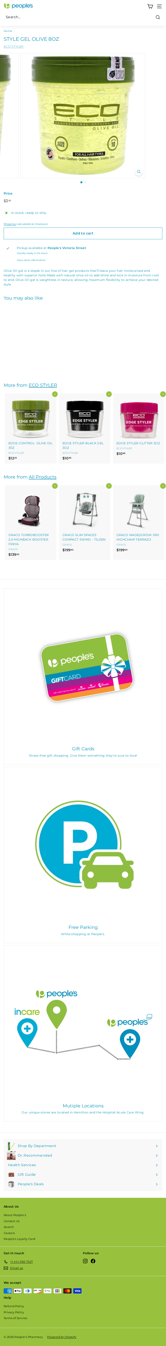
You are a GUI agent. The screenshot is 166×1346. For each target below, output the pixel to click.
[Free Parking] (83, 846)
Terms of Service (15, 1318)
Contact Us (12, 1221)
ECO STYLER (14, 46)
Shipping (10, 224)
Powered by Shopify (61, 1337)
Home (8, 31)
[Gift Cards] (83, 668)
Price (8, 193)
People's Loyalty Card (19, 1239)
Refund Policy (14, 1306)
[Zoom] (139, 172)
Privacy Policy (14, 1312)
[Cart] (150, 6)
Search (9, 1227)
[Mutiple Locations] (83, 1025)
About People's (15, 1215)
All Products (42, 477)
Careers (9, 1233)
